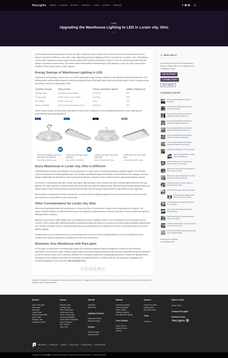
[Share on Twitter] (86, 269)
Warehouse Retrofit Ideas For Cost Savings (181, 149)
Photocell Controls (94, 321)
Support (106, 5)
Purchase (117, 5)
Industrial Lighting (122, 307)
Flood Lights (36, 307)
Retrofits (119, 331)
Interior (63, 300)
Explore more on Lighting (169, 239)
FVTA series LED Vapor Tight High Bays (77, 156)
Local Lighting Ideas (167, 242)
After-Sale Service (150, 310)
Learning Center (93, 334)
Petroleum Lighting (122, 312)
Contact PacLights (180, 311)
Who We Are (42, 345)
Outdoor (63, 5)
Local (114, 23)
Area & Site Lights (38, 305)
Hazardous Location (39, 322)
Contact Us (53, 345)
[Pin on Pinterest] (95, 269)
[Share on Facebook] (82, 269)
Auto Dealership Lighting (124, 315)
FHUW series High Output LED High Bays (106, 156)
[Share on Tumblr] (103, 269)
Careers (63, 345)
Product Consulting (150, 305)
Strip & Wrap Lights (66, 310)
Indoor (53, 5)
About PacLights (93, 332)
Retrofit (74, 5)
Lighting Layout (149, 307)
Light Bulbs (92, 305)
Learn (96, 5)
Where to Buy (178, 300)
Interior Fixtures (121, 326)
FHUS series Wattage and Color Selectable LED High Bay (49, 156)
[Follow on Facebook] (183, 5)
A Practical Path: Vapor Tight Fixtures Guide (181, 190)
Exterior (35, 300)
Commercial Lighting (123, 305)
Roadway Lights (37, 319)
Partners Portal (100, 345)
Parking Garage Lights (39, 315)
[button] (195, 5)
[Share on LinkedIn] (99, 269)
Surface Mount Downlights (69, 319)
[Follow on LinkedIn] (186, 5)
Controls (86, 5)
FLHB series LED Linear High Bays (135, 156)
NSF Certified (64, 324)
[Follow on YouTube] (189, 5)
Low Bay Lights (65, 307)
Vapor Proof (64, 327)
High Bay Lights (65, 305)
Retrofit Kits (92, 307)
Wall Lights (36, 310)
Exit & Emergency (66, 322)
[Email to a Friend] (91, 269)
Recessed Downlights (67, 317)
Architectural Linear (66, 312)
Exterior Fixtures (121, 328)
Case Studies (122, 321)
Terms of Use (73, 345)
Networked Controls (94, 318)
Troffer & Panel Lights (67, 315)
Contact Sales (176, 305)
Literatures (147, 321)
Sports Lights (36, 317)
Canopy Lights (37, 312)
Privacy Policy (87, 345)
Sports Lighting (121, 310)
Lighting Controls (96, 313)
